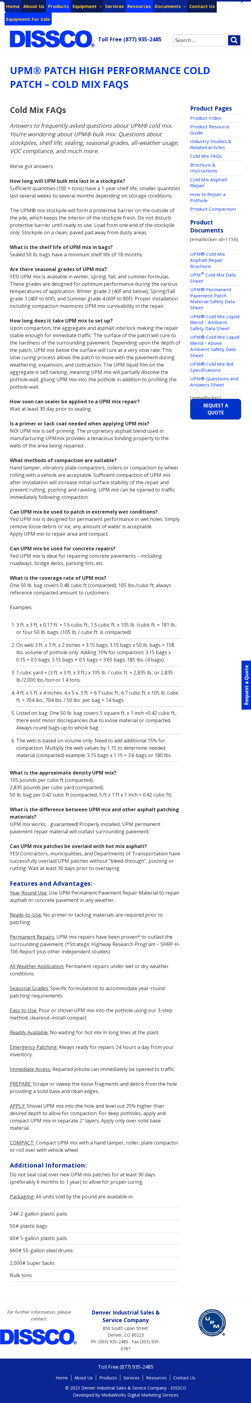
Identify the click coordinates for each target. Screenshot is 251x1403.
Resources (139, 6)
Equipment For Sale (28, 19)
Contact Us (202, 6)
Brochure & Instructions (203, 168)
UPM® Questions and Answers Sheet (214, 381)
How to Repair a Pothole (208, 197)
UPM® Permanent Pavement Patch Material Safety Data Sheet (212, 298)
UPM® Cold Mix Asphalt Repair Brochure (207, 260)
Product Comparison (213, 209)
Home (13, 6)
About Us (33, 6)
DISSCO (53, 39)
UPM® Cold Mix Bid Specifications (211, 367)
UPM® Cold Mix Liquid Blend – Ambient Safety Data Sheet (214, 322)
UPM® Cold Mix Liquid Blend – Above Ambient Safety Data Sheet (214, 346)
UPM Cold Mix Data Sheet (213, 278)
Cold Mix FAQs (206, 156)
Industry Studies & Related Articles (210, 144)
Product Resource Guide (210, 129)
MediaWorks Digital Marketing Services (139, 1395)
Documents (168, 6)
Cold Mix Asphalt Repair (208, 182)
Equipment (85, 6)
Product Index (205, 118)
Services (114, 6)
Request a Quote (215, 409)
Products (58, 6)
